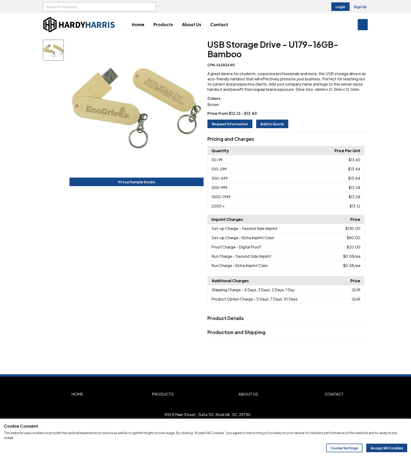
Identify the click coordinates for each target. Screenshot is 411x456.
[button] (287, 139)
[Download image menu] (197, 46)
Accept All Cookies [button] (387, 448)
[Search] (151, 6)
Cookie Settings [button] (344, 448)
